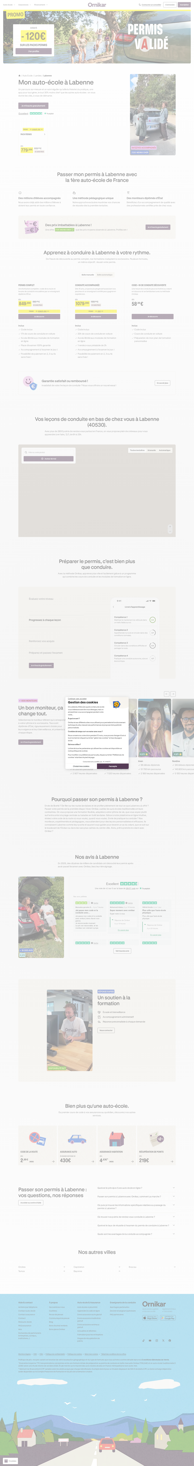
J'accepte (113, 766)
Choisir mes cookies (81, 766)
